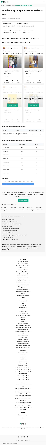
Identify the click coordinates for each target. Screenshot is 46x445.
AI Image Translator (23, 321)
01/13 (23, 377)
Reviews (23, 319)
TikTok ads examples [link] (10, 5)
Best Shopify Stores (23, 337)
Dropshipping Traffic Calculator (23, 271)
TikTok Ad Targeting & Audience (23, 265)
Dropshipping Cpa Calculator (23, 274)
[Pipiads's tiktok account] (24, 437)
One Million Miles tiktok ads (5, 207)
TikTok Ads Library (23, 311)
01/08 (23, 379)
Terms (22, 440)
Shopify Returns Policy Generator (23, 289)
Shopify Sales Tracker (23, 261)
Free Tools (23, 293)
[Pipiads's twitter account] (22, 437)
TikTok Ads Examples (23, 353)
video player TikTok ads (8, 219)
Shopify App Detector (23, 269)
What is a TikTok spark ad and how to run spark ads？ (23, 403)
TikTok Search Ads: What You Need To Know (23, 385)
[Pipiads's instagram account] (27, 437)
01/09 (18, 379)
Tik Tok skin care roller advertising (10, 228)
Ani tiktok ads (39, 210)
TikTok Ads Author (23, 361)
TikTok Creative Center (23, 313)
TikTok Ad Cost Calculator (23, 276)
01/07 (27, 379)
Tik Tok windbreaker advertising (9, 221)
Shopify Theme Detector (23, 267)
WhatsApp (23, 417)
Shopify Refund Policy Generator (23, 284)
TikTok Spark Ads (23, 307)
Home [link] (2, 5)
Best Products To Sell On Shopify (23, 345)
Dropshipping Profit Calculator (23, 278)
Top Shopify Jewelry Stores (23, 341)
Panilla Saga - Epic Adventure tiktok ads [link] (23, 5)
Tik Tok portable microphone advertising (12, 224)
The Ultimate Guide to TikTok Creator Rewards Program (23, 392)
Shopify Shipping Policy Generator (23, 291)
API (23, 419)
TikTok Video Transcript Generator (23, 315)
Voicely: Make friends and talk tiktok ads (5, 210)
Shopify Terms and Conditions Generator (23, 286)
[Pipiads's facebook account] (19, 437)
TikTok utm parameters (23, 263)
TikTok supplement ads (7, 237)
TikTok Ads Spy (23, 305)
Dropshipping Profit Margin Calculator (23, 280)
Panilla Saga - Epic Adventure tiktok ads (23, 210)
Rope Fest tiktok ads (14, 207)
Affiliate (23, 297)
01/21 (18, 377)
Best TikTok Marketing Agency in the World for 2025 (23, 399)
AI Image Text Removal (23, 323)
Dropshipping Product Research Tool (23, 327)
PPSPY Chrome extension (23, 295)
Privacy (17, 440)
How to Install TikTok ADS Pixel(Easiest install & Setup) (23, 408)
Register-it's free (12, 105)
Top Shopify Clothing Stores (23, 343)
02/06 (23, 375)
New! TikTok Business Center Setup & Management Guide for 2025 (23, 389)
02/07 (18, 375)
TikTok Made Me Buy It (23, 335)
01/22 (27, 375)
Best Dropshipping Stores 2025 (23, 325)
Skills (23, 309)
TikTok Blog (23, 355)
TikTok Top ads (23, 357)
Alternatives (23, 317)
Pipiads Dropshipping (23, 329)
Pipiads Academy (23, 363)
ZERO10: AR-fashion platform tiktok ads (14, 210)
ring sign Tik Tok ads (7, 226)
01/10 (27, 377)
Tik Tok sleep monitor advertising (10, 230)
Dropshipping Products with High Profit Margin (23, 332)
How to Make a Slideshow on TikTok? (23, 405)
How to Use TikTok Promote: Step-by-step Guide (23, 396)
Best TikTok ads (23, 359)
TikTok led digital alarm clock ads (10, 239)
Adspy (23, 303)
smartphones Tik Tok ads (8, 232)
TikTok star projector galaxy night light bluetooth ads (14, 235)
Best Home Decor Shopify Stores (23, 347)
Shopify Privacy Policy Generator (23, 282)
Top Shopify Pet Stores (23, 339)
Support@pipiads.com (23, 415)
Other (30, 371)
